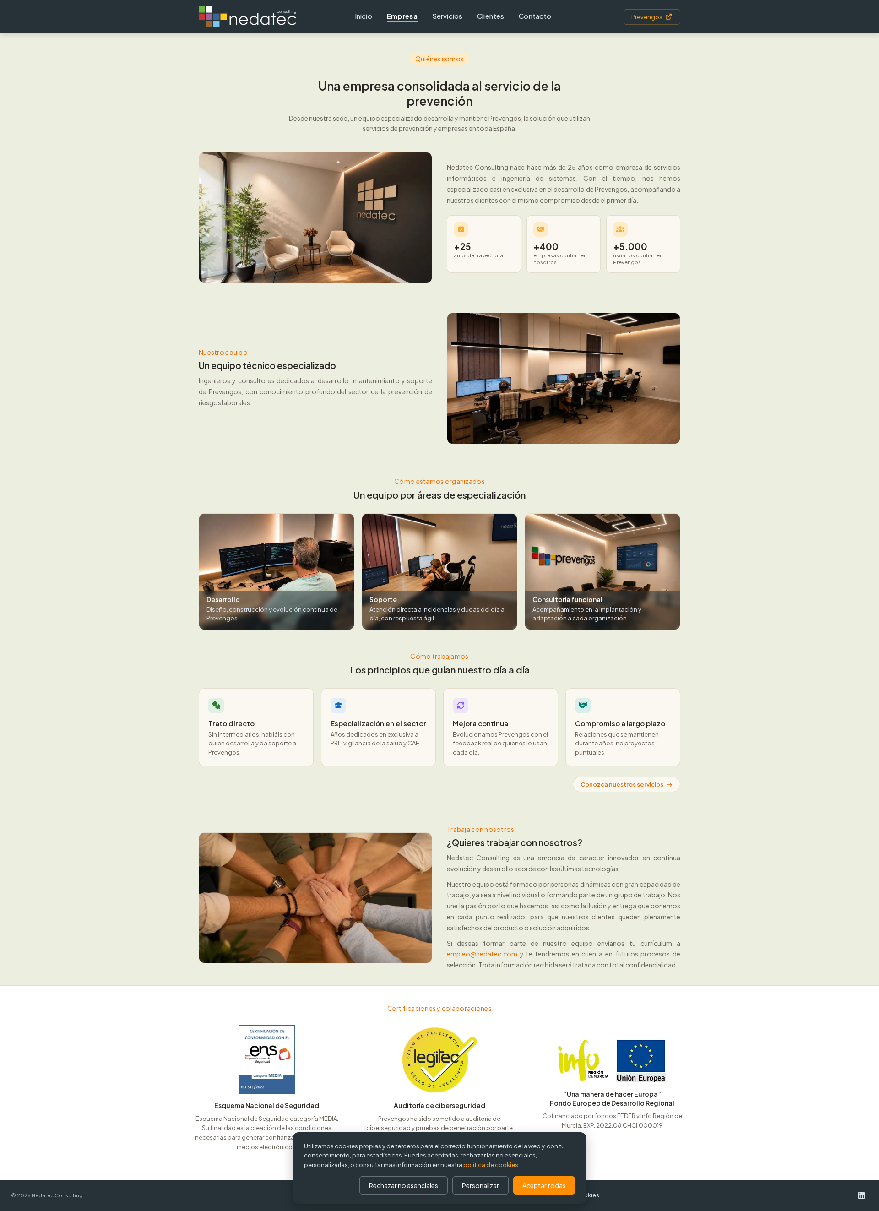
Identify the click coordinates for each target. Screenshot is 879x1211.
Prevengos (646, 17)
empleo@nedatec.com (482, 954)
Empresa (402, 15)
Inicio (363, 15)
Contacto (535, 15)
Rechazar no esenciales (403, 1185)
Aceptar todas (544, 1185)
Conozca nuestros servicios (622, 784)
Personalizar (480, 1185)
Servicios (447, 15)
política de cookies (490, 1164)
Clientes (490, 15)
